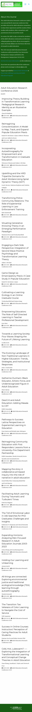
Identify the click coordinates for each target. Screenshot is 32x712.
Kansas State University (20, 70)
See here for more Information (10, 61)
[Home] (11, 4)
